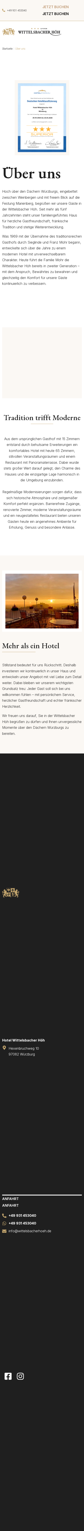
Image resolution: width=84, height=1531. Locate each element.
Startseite (7, 48)
